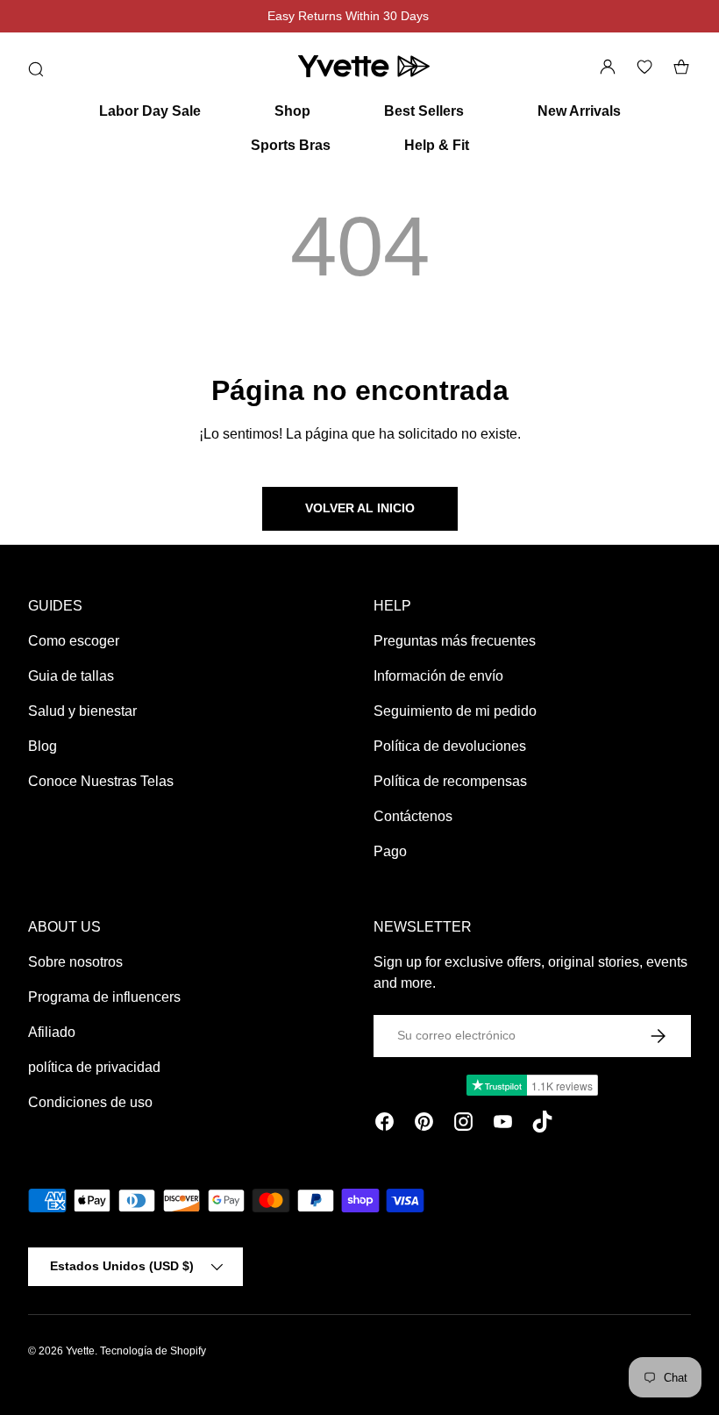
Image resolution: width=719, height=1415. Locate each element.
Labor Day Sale (150, 111)
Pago (390, 851)
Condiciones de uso (90, 1102)
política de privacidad (94, 1067)
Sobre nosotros (75, 961)
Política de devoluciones (450, 746)
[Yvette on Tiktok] (542, 1125)
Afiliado (51, 1032)
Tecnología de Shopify (153, 1351)
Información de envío (438, 675)
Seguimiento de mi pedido (455, 711)
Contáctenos (413, 816)
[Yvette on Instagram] (463, 1125)
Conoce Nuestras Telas (101, 781)
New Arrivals (579, 111)
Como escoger (73, 640)
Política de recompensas (450, 781)
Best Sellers (424, 111)
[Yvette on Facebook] (384, 1125)
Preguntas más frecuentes (455, 640)
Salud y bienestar (82, 711)
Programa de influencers (104, 997)
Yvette (80, 1351)
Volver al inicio (360, 508)
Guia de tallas (71, 675)
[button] (681, 66)
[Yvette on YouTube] (503, 1125)
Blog (42, 746)
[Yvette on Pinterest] (424, 1125)
